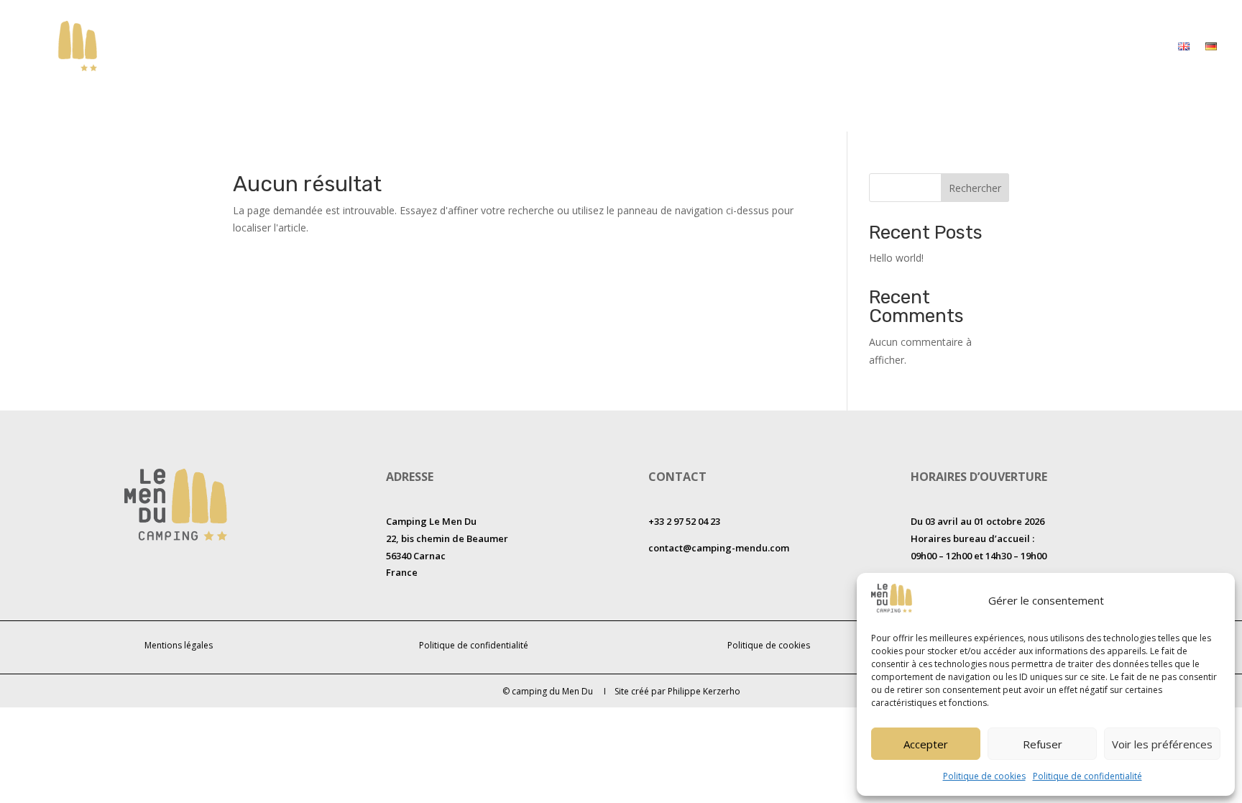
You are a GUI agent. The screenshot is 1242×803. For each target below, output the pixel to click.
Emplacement (886, 46)
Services (1007, 46)
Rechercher (975, 188)
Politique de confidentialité (1087, 776)
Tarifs (954, 46)
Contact (1141, 46)
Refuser (1042, 744)
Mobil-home (802, 46)
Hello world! (896, 258)
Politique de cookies (984, 776)
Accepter (925, 744)
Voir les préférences (1162, 744)
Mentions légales (178, 645)
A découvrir (1074, 46)
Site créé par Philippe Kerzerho (677, 691)
